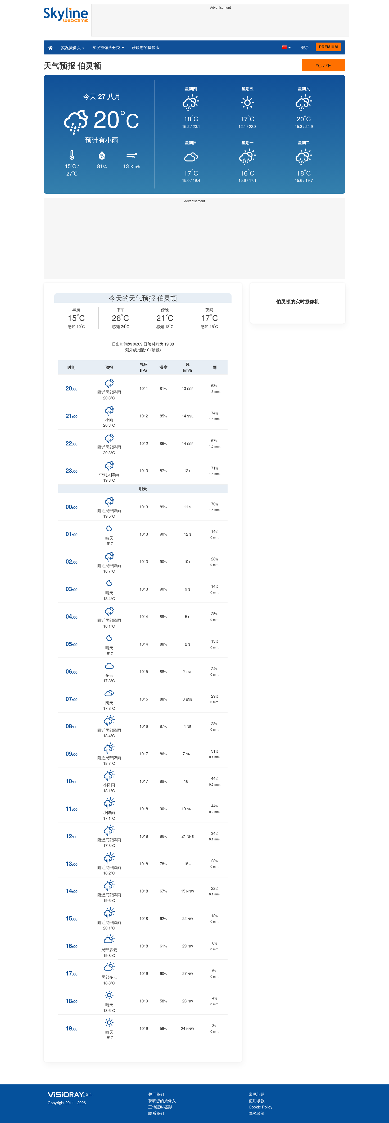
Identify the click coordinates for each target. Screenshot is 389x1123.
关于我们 (156, 1094)
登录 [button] (305, 47)
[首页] (50, 47)
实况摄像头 (71, 47)
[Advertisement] (220, 23)
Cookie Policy (261, 1107)
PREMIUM (328, 47)
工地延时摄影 (160, 1107)
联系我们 (156, 1113)
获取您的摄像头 (146, 47)
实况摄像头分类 (106, 47)
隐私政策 (257, 1113)
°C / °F (323, 65)
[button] (286, 47)
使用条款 (257, 1100)
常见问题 (257, 1094)
